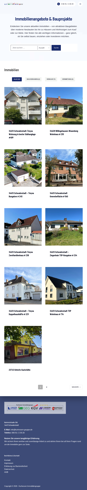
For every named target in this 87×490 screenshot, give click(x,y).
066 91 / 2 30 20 (18, 433)
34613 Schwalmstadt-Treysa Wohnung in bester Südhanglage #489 (22, 134)
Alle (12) (17, 79)
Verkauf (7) (51, 79)
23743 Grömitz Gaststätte (19, 370)
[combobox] (24, 48)
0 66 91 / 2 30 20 (67, 4)
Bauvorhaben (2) (33, 79)
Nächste (75, 387)
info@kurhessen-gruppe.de (21, 430)
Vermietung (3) (67, 79)
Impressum (8, 463)
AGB (6, 472)
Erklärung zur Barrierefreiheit (15, 466)
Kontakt (7, 460)
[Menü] (80, 4)
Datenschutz (9, 469)
